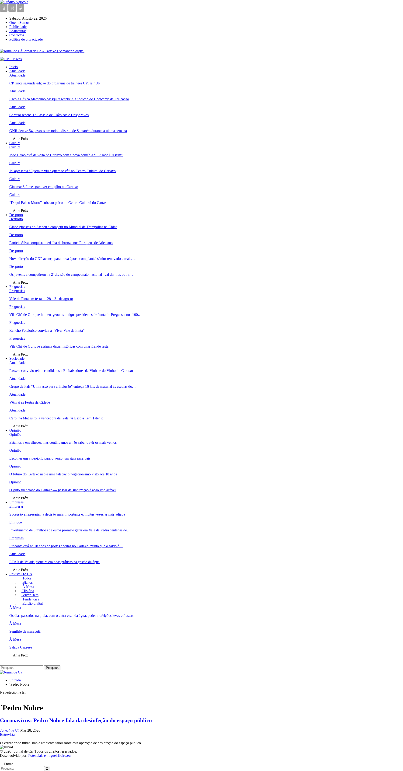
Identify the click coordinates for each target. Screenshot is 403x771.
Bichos (27, 582)
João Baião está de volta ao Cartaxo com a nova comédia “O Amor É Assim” (66, 155)
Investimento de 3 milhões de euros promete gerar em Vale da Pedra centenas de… (70, 530)
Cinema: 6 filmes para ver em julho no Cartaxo (43, 187)
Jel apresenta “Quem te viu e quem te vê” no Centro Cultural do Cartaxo (62, 171)
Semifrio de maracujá (25, 631)
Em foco (15, 522)
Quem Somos (19, 22)
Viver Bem (29, 595)
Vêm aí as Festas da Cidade (29, 402)
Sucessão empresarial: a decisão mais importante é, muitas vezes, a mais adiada (67, 514)
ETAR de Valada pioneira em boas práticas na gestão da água (54, 562)
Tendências (30, 599)
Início (13, 67)
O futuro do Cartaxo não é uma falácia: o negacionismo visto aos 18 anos (63, 474)
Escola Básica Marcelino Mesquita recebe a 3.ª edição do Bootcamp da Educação (69, 99)
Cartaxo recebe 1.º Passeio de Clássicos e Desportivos (49, 115)
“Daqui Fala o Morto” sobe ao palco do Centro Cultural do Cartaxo (58, 203)
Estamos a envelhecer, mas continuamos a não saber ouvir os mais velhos (63, 442)
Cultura (14, 143)
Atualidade (17, 71)
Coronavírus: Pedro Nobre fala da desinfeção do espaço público (76, 720)
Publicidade (18, 27)
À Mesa (27, 587)
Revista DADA (20, 574)
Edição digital (32, 603)
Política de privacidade (26, 39)
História (27, 591)
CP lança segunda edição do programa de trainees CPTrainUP (54, 83)
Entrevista (7, 734)
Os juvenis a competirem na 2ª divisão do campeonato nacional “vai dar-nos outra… (71, 274)
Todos (26, 578)
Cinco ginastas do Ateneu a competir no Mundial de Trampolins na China (63, 227)
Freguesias (17, 287)
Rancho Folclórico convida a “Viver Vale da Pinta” (46, 330)
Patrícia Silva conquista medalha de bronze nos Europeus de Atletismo (61, 243)
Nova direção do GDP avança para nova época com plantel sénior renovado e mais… (72, 259)
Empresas (16, 502)
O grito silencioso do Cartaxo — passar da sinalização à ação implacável (62, 490)
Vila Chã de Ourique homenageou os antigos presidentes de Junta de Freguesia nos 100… (75, 315)
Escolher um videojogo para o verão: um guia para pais (49, 458)
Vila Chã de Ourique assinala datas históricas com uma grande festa (58, 346)
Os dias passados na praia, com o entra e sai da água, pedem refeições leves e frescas (71, 615)
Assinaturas (17, 31)
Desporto (16, 215)
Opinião (15, 430)
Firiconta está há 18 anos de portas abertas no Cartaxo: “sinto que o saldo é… (66, 546)
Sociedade (16, 358)
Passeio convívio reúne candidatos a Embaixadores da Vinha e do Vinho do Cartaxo (71, 371)
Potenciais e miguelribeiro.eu (49, 755)
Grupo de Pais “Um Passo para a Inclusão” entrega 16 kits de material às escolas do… (72, 386)
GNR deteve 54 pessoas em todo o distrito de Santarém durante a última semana (68, 131)
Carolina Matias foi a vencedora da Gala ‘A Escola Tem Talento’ (56, 418)
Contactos (16, 35)
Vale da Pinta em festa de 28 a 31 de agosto (41, 299)
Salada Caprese (20, 647)
